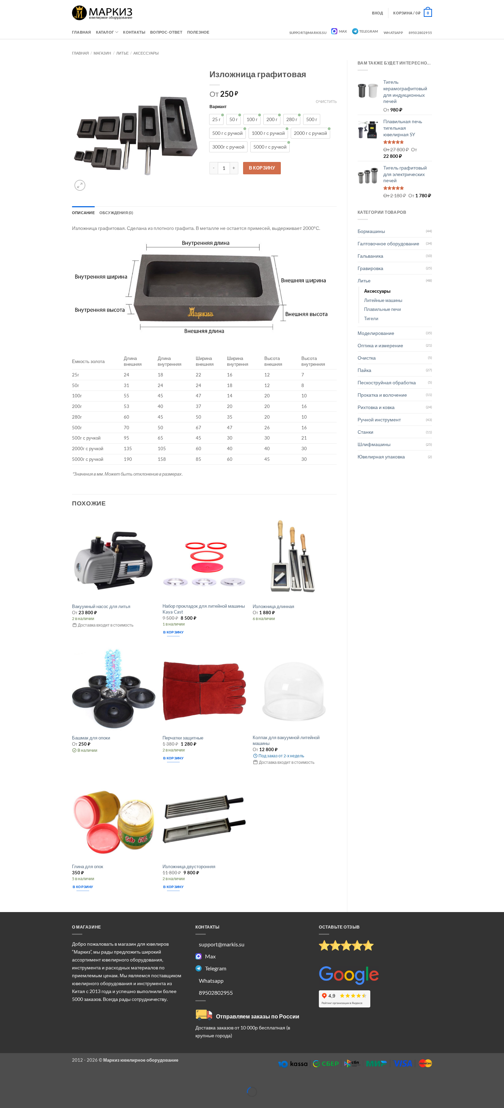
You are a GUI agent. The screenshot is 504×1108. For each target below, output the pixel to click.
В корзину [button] (173, 632)
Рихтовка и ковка (376, 407)
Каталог (105, 32)
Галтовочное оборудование (388, 243)
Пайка (364, 370)
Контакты (134, 32)
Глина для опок (87, 866)
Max (342, 31)
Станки (365, 432)
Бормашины (371, 231)
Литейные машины (383, 300)
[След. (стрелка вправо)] (22, 1102)
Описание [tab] (83, 212)
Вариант (218, 106)
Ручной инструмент (379, 419)
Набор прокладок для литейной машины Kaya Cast (204, 609)
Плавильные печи (382, 309)
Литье (122, 53)
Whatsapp (393, 33)
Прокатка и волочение (382, 395)
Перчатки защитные (183, 737)
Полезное (198, 32)
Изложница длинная (273, 606)
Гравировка (370, 268)
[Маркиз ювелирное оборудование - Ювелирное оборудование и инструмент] (102, 12)
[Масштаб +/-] (5, 1080)
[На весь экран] (22, 1080)
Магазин (102, 53)
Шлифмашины (374, 444)
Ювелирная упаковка (381, 456)
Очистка (367, 358)
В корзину (262, 168)
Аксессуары (146, 53)
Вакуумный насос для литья (101, 606)
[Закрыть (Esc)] (56, 1080)
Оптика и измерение (380, 345)
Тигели (371, 318)
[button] (412, 12)
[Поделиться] (39, 1080)
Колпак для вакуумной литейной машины (286, 740)
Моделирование (376, 333)
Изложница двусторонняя (189, 866)
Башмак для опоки (91, 737)
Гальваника (370, 256)
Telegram (368, 31)
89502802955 (420, 33)
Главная (81, 32)
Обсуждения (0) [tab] (116, 212)
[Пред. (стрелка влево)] (5, 1102)
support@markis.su (307, 33)
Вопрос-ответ (166, 32)
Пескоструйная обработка (387, 382)
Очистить (326, 101)
